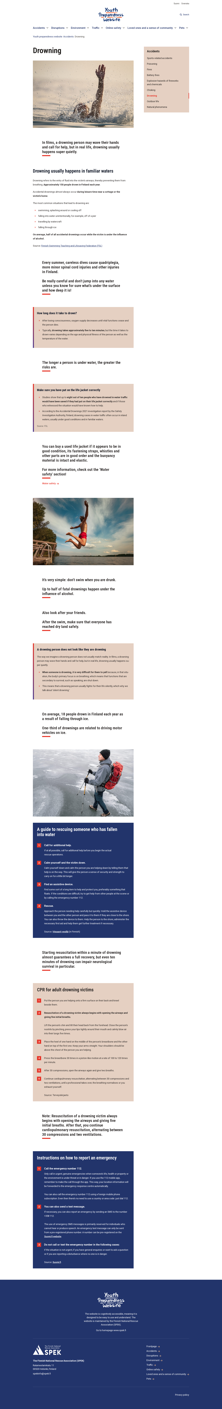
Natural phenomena (157, 107)
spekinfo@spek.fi (42, 1373)
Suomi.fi (57, 1262)
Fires (149, 69)
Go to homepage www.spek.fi (111, 1330)
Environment (78, 27)
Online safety (113, 27)
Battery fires (153, 75)
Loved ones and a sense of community (150, 27)
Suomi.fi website (52, 1236)
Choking (151, 90)
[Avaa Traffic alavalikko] (102, 28)
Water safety (49, 483)
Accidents (39, 27)
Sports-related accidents (159, 58)
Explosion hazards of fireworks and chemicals (162, 82)
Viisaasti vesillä (60, 931)
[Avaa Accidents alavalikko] (47, 28)
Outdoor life (153, 101)
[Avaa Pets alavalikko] (187, 28)
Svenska (185, 3)
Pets (181, 27)
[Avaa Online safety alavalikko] (124, 28)
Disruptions (57, 27)
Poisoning (152, 63)
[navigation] (111, 14)
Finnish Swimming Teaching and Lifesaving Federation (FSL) (71, 245)
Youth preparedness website (47, 36)
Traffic (95, 27)
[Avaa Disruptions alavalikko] (67, 28)
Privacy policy (182, 1394)
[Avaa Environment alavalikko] (88, 28)
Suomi (176, 3)
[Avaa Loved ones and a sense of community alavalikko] (175, 28)
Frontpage (151, 1346)
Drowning (152, 95)
